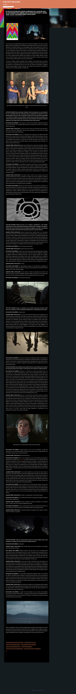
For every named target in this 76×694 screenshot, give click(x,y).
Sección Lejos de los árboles (32, 648)
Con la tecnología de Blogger (38, 690)
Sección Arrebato (27, 646)
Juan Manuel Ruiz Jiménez (28, 644)
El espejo (22, 459)
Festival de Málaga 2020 (13, 644)
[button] (6, 18)
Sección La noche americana (14, 648)
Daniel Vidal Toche (30, 642)
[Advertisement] (11, 670)
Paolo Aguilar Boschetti (13, 646)
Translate (11, 7)
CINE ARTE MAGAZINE (11, 2)
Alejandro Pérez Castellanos (14, 642)
